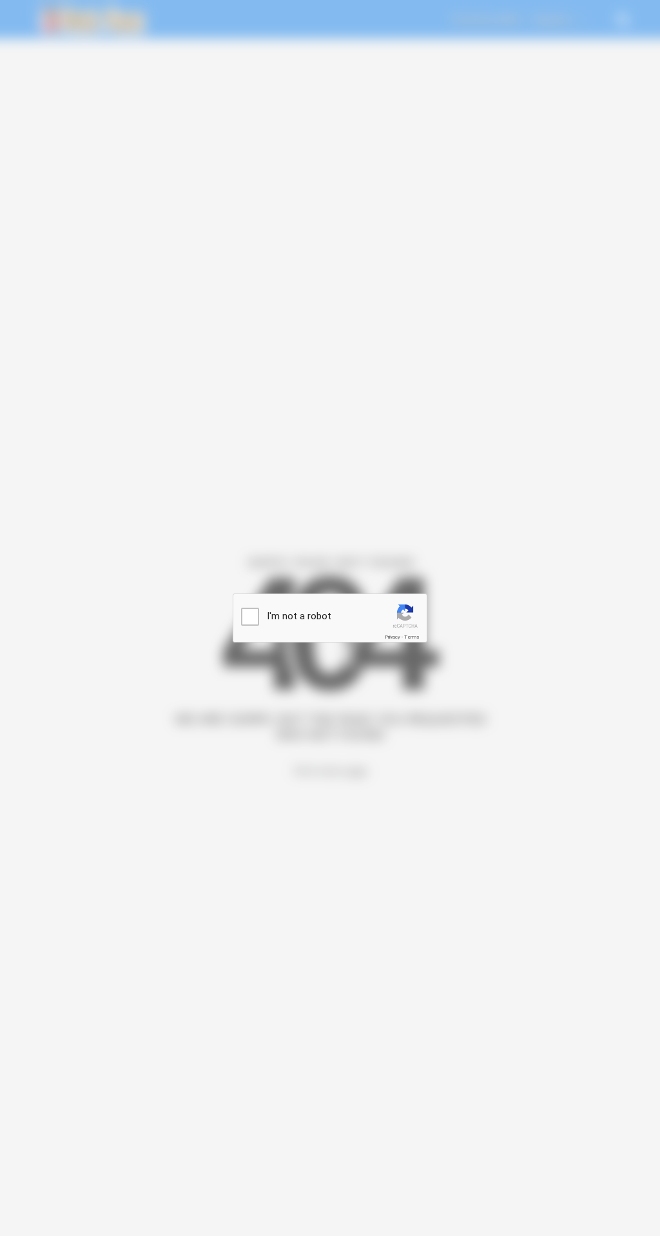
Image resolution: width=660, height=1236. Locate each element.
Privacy (392, 637)
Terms (412, 637)
